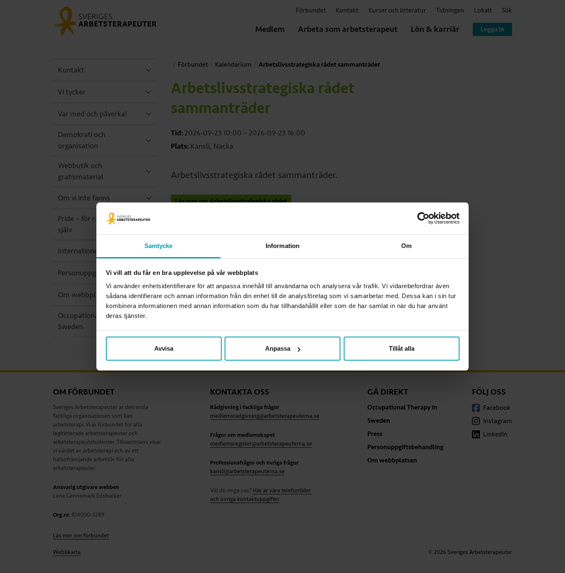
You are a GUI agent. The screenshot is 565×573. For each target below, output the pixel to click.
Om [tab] (406, 245)
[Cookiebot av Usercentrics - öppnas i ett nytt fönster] (423, 218)
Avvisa (163, 348)
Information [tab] (282, 245)
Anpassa (277, 348)
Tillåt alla (401, 348)
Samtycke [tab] (158, 245)
